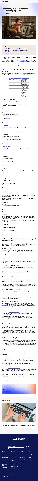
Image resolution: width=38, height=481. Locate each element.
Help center (22, 455)
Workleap (5, 101)
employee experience (14, 101)
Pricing (3, 459)
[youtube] (10, 474)
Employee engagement (13, 455)
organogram (21, 284)
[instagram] (12, 474)
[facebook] (4, 474)
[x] (6, 474)
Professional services (14, 466)
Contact (30, 461)
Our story (30, 454)
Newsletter (30, 455)
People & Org (4, 469)
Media (30, 459)
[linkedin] (2, 474)
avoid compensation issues (15, 306)
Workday (5, 168)
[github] (8, 474)
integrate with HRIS (10, 118)
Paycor (5, 214)
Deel (4, 192)
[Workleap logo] (5, 1)
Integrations (4, 455)
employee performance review (21, 313)
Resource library (22, 457)
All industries (13, 468)
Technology (13, 464)
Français (9, 476)
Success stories (22, 461)
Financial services (14, 463)
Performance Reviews (4, 462)
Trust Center (3, 476)
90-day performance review (14, 312)
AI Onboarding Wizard (24, 260)
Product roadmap (5, 457)
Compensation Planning (13, 457)
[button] (35, 1)
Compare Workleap (23, 462)
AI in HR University (23, 459)
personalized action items (6, 305)
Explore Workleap (5, 454)
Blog (20, 454)
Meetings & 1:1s (4, 467)
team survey (18, 318)
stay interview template (23, 319)
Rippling (5, 125)
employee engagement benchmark (14, 368)
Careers (30, 457)
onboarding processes (9, 57)
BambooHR (6, 146)
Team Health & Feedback (4, 465)
